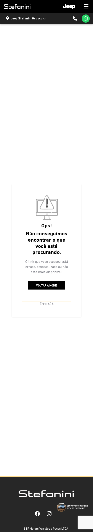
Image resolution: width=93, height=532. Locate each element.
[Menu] (74, 6)
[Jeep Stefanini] (17, 6)
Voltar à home (46, 285)
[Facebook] (37, 513)
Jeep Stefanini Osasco (26, 18)
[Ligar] (75, 18)
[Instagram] (49, 513)
